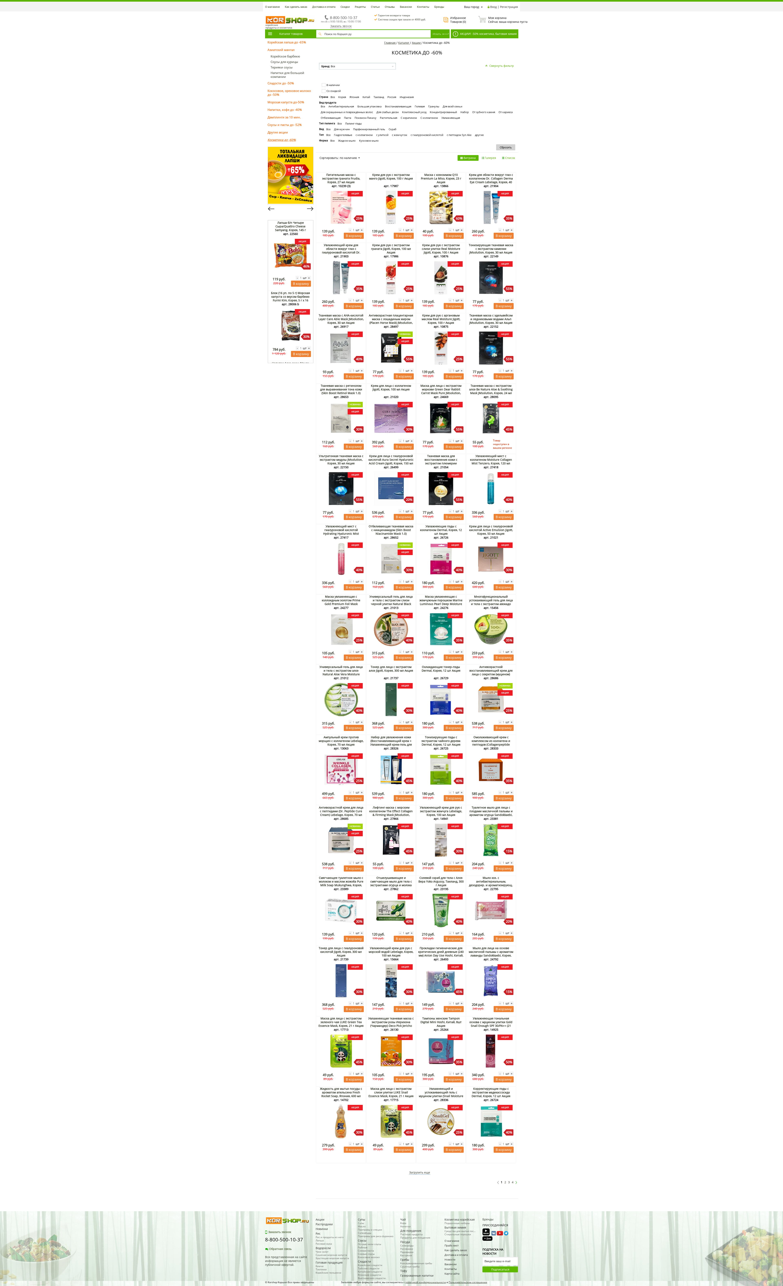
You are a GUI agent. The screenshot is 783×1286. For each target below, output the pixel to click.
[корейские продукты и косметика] (267, 13)
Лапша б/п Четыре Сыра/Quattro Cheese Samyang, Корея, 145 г (290, 226)
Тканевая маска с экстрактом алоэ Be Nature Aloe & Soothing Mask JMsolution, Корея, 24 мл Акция (491, 391)
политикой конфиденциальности (425, 1282)
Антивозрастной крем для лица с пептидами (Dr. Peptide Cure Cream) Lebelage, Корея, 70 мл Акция (341, 813)
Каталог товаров (291, 34)
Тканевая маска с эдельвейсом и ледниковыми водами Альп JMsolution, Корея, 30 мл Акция (491, 319)
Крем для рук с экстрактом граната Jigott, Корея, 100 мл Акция (391, 248)
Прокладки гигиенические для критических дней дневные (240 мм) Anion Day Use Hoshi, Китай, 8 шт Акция (441, 953)
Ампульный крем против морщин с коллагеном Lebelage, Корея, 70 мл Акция (341, 740)
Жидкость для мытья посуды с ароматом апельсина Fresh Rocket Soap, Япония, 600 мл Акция (341, 1094)
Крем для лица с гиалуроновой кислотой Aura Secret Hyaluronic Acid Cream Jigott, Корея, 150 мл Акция (391, 461)
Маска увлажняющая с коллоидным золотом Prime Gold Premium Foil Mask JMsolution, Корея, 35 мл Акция (341, 602)
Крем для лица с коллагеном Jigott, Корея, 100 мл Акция (391, 387)
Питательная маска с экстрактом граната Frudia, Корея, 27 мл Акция (341, 178)
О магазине (272, 7)
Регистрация (509, 7)
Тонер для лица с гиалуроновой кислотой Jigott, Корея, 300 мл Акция (341, 951)
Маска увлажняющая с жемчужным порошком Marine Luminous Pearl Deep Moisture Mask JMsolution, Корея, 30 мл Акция (440, 604)
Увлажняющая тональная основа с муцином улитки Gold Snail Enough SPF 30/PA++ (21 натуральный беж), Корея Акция (491, 1023)
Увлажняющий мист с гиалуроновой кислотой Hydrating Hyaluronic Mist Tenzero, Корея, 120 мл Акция (341, 531)
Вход (493, 7)
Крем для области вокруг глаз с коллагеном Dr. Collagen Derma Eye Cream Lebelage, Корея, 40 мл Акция (491, 180)
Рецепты (360, 7)
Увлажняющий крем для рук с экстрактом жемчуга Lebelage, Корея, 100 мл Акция (441, 811)
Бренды (439, 7)
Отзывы (390, 7)
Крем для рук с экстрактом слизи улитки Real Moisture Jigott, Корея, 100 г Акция (441, 248)
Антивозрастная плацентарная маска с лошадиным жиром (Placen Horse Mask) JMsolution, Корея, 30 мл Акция (391, 320)
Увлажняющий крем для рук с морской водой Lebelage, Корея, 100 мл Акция (391, 951)
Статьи (375, 7)
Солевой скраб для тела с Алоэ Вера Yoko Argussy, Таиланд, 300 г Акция (441, 881)
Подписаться (500, 1269)
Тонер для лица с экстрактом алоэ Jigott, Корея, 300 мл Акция (391, 668)
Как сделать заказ (296, 7)
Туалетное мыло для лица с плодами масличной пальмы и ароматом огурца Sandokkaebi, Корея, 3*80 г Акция (491, 813)
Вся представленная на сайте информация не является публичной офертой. (286, 1261)
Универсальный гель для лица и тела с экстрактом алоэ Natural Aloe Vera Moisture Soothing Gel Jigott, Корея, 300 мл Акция (341, 674)
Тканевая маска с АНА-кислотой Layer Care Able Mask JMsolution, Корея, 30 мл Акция (341, 319)
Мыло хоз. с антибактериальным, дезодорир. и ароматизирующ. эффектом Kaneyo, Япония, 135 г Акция (491, 885)
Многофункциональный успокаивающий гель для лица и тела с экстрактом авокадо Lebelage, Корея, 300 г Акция (491, 602)
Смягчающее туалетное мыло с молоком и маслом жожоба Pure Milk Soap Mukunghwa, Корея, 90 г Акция (341, 883)
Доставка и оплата (323, 7)
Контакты (423, 7)
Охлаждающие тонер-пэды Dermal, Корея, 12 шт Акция (441, 668)
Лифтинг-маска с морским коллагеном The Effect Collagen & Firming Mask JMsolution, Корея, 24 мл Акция (391, 813)
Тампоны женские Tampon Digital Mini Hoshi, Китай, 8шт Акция (441, 1022)
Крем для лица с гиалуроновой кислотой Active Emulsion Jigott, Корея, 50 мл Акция (491, 530)
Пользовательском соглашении (468, 1282)
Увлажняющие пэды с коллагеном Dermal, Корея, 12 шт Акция (441, 530)
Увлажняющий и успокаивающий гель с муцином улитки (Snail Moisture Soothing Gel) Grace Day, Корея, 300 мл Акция (441, 1096)
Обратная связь (280, 1249)
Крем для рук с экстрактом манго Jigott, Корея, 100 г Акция (391, 176)
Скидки (345, 7)
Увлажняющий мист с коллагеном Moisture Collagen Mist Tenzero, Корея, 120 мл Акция (491, 461)
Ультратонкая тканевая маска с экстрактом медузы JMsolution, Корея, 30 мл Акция (341, 459)
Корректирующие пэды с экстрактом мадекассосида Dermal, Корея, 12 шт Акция (491, 1092)
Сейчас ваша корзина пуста (503, 20)
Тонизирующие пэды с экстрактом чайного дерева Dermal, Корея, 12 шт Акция (440, 740)
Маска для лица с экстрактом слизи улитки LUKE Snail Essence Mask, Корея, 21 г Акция (391, 1092)
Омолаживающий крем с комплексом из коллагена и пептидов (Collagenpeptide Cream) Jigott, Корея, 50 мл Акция (491, 744)
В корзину (301, 283)
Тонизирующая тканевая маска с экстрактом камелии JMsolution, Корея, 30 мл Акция (491, 248)
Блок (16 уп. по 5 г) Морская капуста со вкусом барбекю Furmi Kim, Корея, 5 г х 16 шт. (290, 298)
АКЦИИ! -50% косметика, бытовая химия (488, 34)
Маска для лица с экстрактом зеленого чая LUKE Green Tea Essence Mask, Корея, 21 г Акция (341, 1022)
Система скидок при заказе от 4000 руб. (402, 19)
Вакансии (406, 7)
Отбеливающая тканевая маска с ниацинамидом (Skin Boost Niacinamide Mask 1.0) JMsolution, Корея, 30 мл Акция (391, 531)
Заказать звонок (341, 26)
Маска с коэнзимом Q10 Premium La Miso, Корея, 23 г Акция (441, 178)
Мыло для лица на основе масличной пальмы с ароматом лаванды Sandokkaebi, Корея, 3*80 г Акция (491, 953)
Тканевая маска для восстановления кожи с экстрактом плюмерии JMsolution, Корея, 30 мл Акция (440, 461)
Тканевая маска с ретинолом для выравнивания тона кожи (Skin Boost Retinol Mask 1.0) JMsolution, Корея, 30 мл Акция (341, 391)
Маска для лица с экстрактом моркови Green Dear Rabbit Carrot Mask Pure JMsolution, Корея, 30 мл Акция (440, 391)
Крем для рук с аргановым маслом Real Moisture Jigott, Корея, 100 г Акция (441, 319)
